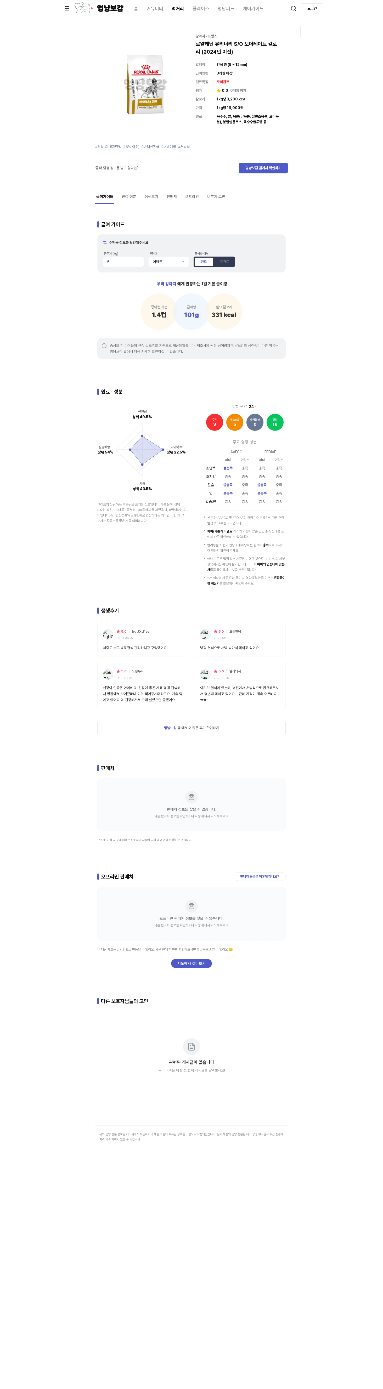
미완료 (224, 262)
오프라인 (192, 196)
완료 (204, 262)
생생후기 (151, 196)
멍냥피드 (226, 8)
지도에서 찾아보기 (191, 963)
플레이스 (201, 8)
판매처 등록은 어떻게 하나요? (259, 876)
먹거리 (178, 8)
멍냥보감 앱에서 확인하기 (263, 168)
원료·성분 (129, 196)
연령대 (153, 254)
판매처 (172, 196)
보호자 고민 (216, 196)
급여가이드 (104, 196)
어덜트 (157, 262)
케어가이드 (253, 8)
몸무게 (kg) (111, 254)
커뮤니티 (155, 8)
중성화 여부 (202, 254)
